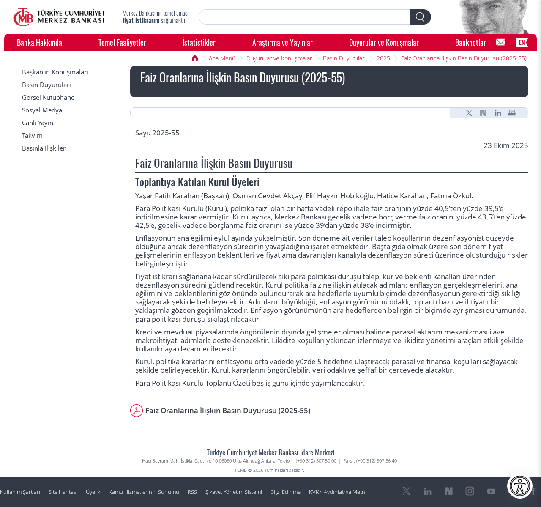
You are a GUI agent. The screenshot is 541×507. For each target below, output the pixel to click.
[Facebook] (533, 491)
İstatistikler (199, 42)
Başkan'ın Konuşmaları (55, 72)
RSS (192, 492)
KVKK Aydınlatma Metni (337, 492)
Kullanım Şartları (20, 492)
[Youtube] (491, 491)
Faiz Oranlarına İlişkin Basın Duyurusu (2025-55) (464, 58)
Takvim (32, 135)
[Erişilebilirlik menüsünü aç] (520, 486)
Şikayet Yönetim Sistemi (233, 492)
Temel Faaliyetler (122, 42)
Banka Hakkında (39, 42)
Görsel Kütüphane (48, 97)
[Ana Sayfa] (59, 16)
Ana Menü (222, 58)
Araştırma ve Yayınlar (282, 42)
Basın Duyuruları (344, 58)
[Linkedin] (497, 112)
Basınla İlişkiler (44, 148)
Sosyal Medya (42, 110)
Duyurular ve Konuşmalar (384, 42)
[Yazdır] (512, 112)
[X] (469, 112)
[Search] (420, 17)
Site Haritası (63, 492)
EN (522, 42)
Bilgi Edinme (285, 492)
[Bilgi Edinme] (500, 42)
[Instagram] (470, 491)
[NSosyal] (483, 112)
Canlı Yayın (37, 122)
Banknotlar (470, 42)
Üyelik (93, 492)
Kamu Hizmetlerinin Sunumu (144, 492)
